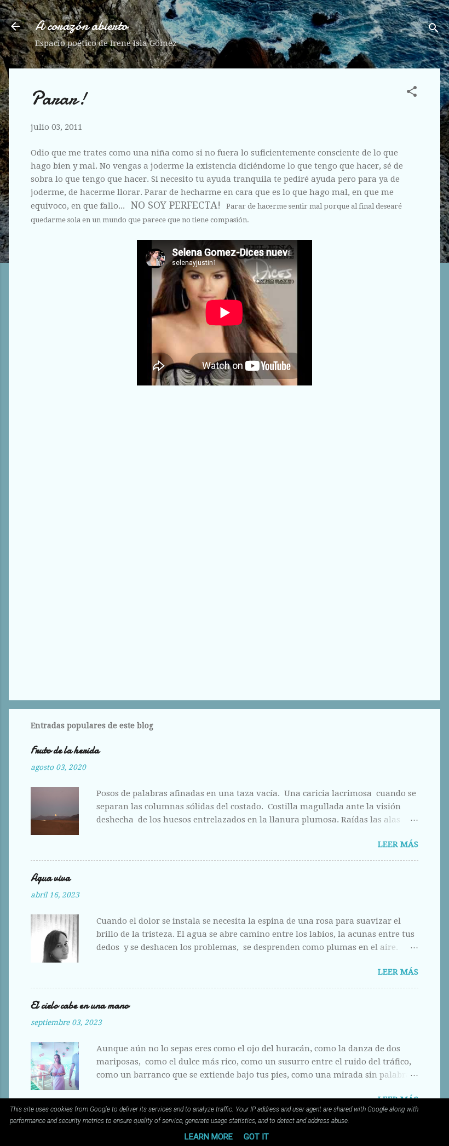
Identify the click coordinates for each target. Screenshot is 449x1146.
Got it (256, 1137)
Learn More (209, 1137)
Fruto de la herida (65, 750)
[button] (411, 93)
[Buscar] (433, 30)
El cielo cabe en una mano (80, 1005)
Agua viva (50, 878)
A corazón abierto (81, 26)
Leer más (398, 844)
